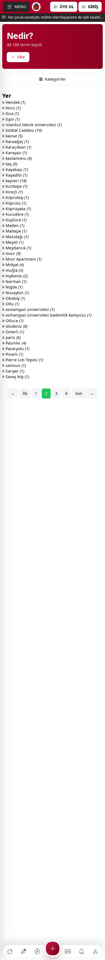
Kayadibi (15, 175)
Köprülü (15, 203)
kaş (10, 164)
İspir (12, 119)
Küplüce (15, 220)
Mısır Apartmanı (23, 259)
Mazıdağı (16, 236)
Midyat (14, 264)
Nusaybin (16, 292)
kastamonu (18, 158)
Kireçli (13, 192)
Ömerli (14, 331)
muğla (13, 270)
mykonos (16, 275)
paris (12, 337)
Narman (15, 281)
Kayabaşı (16, 169)
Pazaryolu (16, 348)
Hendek (14, 102)
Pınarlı (13, 354)
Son (78, 393)
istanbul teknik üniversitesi (33, 124)
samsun (15, 365)
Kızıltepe (15, 186)
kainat (13, 136)
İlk (25, 393)
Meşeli (14, 242)
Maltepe (15, 231)
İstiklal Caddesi (23, 130)
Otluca (14, 320)
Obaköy (14, 298)
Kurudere (16, 214)
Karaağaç (16, 141)
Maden (14, 225)
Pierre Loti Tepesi (23, 359)
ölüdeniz (15, 326)
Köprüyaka (17, 208)
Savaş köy (16, 376)
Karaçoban (17, 147)
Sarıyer (14, 371)
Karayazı (15, 152)
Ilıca (11, 113)
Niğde (13, 287)
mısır (12, 253)
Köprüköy (16, 197)
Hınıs (12, 108)
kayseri (15, 180)
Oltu (11, 303)
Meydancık (17, 247)
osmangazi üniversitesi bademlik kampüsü (48, 315)
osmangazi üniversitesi (29, 309)
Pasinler (15, 343)
